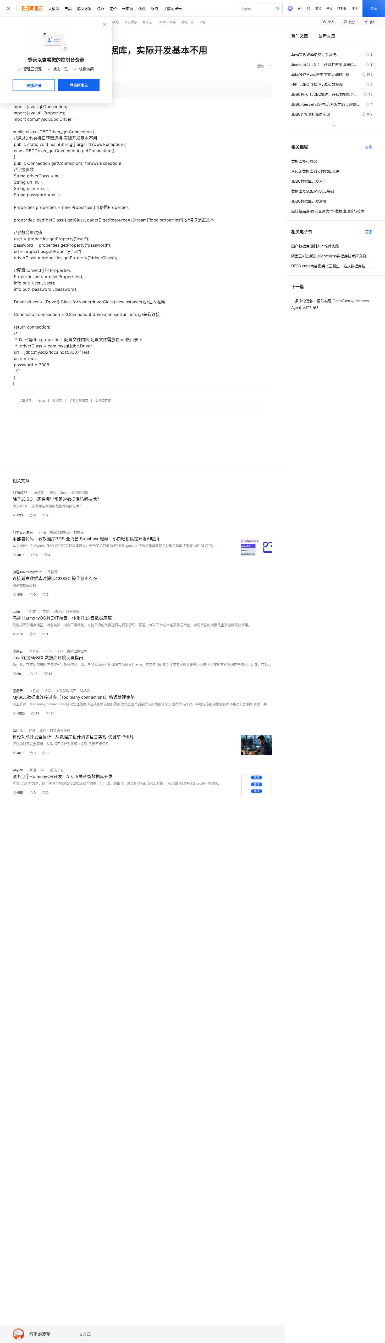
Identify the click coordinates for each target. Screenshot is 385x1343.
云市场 (127, 8)
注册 (354, 8)
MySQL (85, 690)
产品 (68, 8)
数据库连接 (103, 400)
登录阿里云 (79, 85)
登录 (374, 8)
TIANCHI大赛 (166, 22)
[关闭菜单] (8, 8)
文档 (318, 8)
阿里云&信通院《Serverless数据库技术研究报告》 (331, 255)
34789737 (20, 492)
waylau (18, 769)
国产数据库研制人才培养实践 (315, 245)
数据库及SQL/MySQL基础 (312, 191)
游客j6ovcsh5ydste (27, 571)
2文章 (85, 1334)
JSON (57, 611)
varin (16, 611)
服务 (154, 8)
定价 (113, 8)
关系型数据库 (78, 400)
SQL (53, 492)
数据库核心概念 (304, 161)
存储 (42, 532)
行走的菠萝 (39, 1334)
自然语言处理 (60, 730)
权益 (100, 8)
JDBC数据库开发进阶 (308, 201)
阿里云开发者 (23, 532)
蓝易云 (18, 650)
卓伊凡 (18, 730)
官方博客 (130, 22)
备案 (329, 8)
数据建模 (72, 611)
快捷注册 (33, 85)
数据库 (57, 400)
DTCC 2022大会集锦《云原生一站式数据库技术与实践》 (331, 265)
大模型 (53, 8)
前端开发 (57, 769)
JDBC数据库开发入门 (308, 181)
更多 (368, 147)
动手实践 (113, 22)
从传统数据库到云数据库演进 (315, 171)
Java (41, 400)
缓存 (42, 730)
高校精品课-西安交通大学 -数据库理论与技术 (328, 211)
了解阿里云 (172, 8)
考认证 (147, 22)
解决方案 (84, 8)
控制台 (342, 8)
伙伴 (142, 8)
